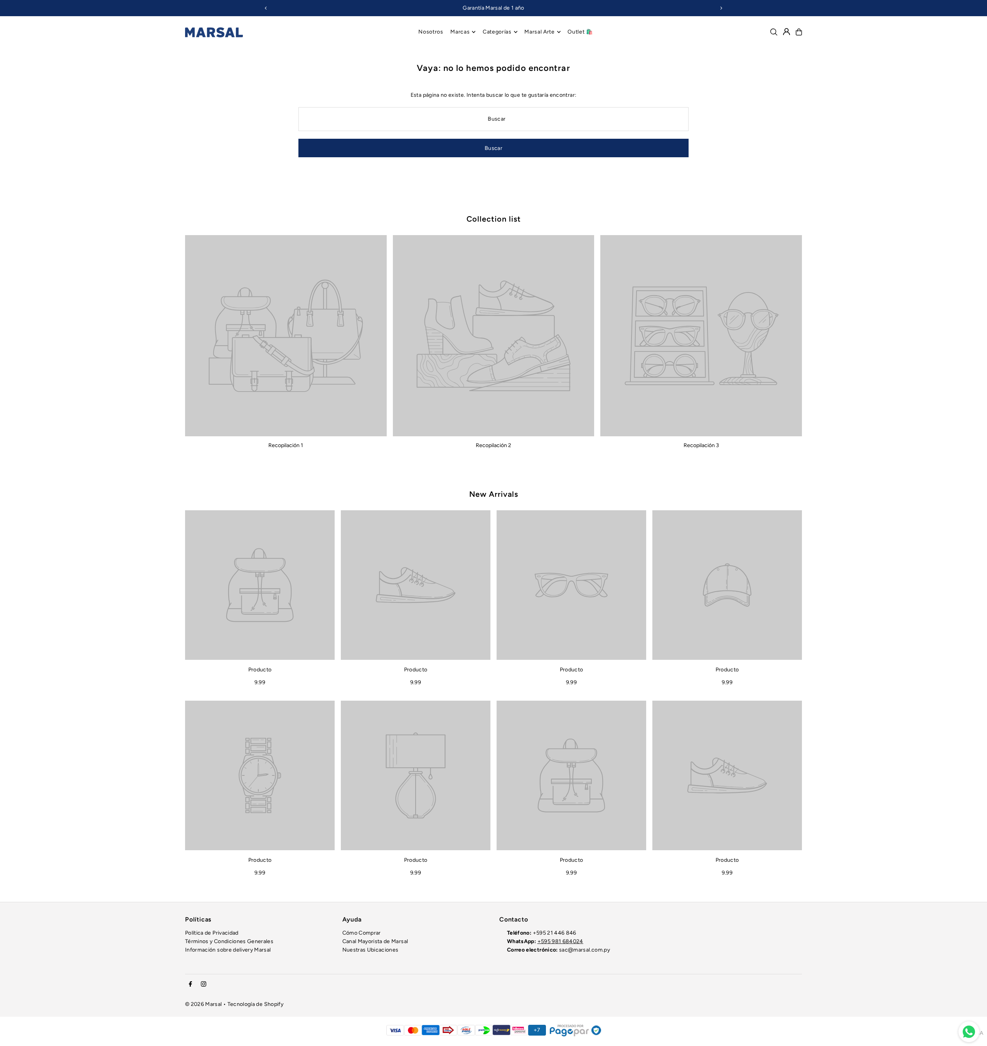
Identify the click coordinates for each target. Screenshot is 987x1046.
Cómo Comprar (361, 933)
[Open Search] (773, 32)
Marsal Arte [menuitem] (539, 32)
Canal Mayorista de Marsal (375, 941)
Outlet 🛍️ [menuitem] (580, 32)
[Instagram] (203, 984)
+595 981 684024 (560, 941)
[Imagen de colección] (286, 336)
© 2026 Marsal (203, 1004)
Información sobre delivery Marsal (228, 950)
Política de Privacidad (212, 933)
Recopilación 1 (285, 445)
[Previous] (266, 8)
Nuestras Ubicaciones (370, 950)
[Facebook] (190, 984)
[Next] (721, 8)
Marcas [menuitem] (460, 32)
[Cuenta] (786, 31)
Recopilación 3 (701, 445)
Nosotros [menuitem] (430, 32)
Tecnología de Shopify (255, 1004)
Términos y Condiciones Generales (229, 941)
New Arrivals (493, 494)
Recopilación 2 (493, 445)
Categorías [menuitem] (497, 32)
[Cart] (799, 32)
